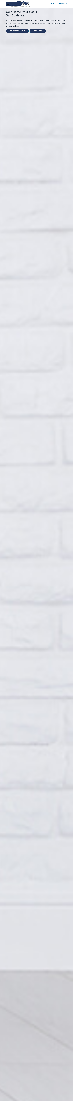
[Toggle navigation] (8, 4)
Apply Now (37, 31)
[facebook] (51, 4)
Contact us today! (17, 31)
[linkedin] (53, 4)
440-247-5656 (62, 4)
